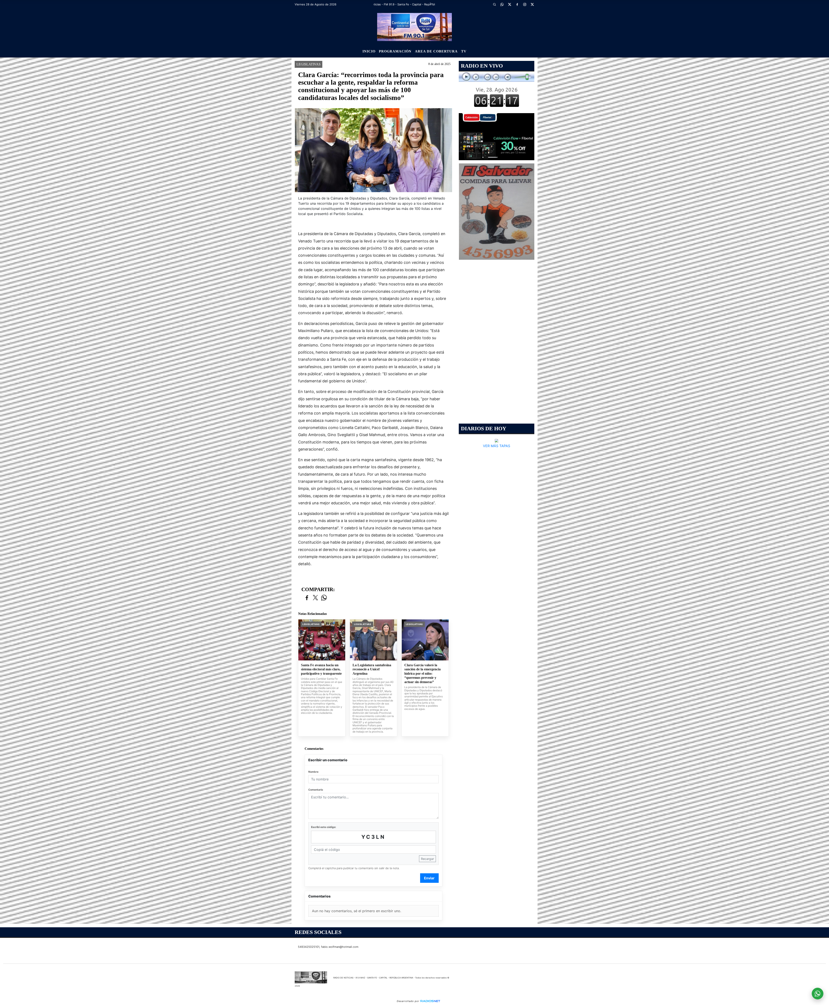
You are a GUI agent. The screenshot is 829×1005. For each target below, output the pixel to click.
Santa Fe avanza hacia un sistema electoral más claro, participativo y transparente (321, 669)
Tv (464, 51)
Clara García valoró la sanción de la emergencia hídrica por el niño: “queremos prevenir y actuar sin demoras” (422, 673)
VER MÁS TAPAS (496, 446)
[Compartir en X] (315, 597)
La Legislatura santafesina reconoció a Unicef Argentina (372, 669)
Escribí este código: (323, 827)
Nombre (313, 771)
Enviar (429, 878)
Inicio (368, 51)
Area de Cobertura (436, 51)
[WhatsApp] (502, 4)
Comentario (315, 789)
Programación (395, 51)
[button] (494, 4)
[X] (509, 4)
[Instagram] (524, 4)
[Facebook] (517, 4)
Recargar (427, 859)
